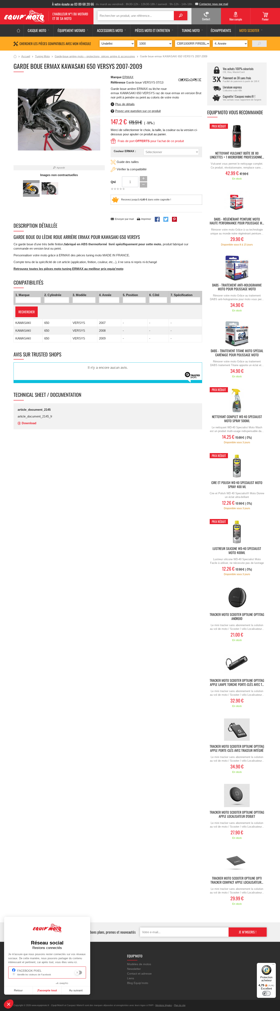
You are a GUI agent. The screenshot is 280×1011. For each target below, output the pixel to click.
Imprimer (146, 219)
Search (180, 15)
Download (29, 423)
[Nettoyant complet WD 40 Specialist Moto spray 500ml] (237, 400)
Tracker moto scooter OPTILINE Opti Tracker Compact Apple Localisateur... (237, 880)
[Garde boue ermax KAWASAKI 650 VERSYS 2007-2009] (31, 188)
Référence (118, 82)
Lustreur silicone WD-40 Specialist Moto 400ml (237, 551)
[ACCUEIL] (19, 30)
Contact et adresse (139, 973)
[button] (9, 1004)
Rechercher (26, 311)
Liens (130, 978)
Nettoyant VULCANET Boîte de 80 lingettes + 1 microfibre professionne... (237, 155)
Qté (113, 182)
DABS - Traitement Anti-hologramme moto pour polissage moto (237, 287)
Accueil (15, 56)
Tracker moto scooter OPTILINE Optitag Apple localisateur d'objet (237, 814)
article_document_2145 (34, 409)
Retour (18, 990)
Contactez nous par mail (213, 4)
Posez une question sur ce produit (138, 111)
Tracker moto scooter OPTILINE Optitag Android (237, 617)
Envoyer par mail (124, 219)
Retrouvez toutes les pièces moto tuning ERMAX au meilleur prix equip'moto (68, 268)
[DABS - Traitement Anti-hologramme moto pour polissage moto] (237, 268)
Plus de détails (125, 104)
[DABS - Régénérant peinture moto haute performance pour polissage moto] (237, 202)
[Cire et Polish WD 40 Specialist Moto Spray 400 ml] (237, 466)
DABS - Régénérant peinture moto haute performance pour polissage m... (237, 221)
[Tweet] (165, 219)
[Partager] (157, 219)
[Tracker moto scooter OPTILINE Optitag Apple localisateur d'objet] (237, 795)
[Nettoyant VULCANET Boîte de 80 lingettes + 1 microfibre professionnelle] (237, 136)
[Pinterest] (174, 219)
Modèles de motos (139, 964)
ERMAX (127, 77)
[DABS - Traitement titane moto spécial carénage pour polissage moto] (237, 334)
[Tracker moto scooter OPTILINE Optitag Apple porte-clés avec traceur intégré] (237, 729)
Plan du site (180, 1005)
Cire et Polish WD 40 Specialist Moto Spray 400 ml (236, 485)
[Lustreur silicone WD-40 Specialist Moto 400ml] (237, 532)
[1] (259, 43)
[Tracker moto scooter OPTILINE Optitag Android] (237, 598)
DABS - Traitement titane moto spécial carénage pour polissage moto (237, 353)
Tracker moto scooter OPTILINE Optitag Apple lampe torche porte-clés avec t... (237, 683)
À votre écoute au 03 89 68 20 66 (73, 4)
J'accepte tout (47, 990)
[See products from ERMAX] (190, 79)
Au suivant (76, 990)
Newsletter (134, 968)
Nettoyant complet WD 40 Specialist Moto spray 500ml (237, 419)
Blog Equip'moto (137, 983)
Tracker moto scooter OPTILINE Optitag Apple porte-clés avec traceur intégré (237, 748)
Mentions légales (163, 1005)
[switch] (266, 993)
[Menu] (273, 965)
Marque (116, 77)
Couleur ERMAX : (125, 151)
